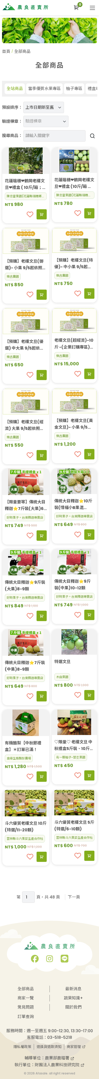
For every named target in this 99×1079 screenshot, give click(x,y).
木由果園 (62, 677)
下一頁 (74, 897)
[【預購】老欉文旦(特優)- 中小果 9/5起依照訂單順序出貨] (74, 240)
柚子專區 (74, 89)
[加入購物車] (42, 214)
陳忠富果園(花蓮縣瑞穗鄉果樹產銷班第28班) (27, 196)
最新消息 (73, 989)
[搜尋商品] (91, 136)
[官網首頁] (25, 6)
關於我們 (73, 1007)
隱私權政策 (22, 1046)
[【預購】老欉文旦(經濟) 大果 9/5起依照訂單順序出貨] (26, 401)
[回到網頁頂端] (90, 1041)
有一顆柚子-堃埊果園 (70, 757)
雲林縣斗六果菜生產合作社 (25, 838)
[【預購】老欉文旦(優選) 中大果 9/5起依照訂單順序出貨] (26, 321)
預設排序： (12, 107)
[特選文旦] (74, 642)
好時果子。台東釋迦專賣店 (25, 517)
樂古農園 (13, 276)
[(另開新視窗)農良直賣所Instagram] (49, 960)
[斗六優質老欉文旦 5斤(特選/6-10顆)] (74, 802)
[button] (76, 7)
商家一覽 (26, 998)
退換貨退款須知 (49, 1046)
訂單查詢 (26, 1017)
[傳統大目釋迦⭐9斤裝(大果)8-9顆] (26, 562)
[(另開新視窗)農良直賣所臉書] (35, 960)
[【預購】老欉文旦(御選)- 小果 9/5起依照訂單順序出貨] (26, 241)
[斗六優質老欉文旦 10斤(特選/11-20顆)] (26, 803)
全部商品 (26, 989)
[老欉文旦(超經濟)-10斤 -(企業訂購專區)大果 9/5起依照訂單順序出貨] (74, 320)
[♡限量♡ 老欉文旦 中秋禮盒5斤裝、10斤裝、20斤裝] (74, 722)
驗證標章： (12, 121)
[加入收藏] (30, 214)
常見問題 (26, 1007)
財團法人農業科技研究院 (57, 1065)
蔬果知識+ (73, 998)
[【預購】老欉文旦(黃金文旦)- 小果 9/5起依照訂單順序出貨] (74, 401)
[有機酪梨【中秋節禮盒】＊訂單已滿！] (26, 723)
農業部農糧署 (57, 1058)
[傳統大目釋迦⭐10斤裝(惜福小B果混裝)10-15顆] (74, 481)
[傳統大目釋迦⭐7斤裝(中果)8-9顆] (26, 642)
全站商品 (15, 89)
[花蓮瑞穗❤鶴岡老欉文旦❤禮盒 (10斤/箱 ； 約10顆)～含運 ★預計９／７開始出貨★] (74, 160)
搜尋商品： (12, 136)
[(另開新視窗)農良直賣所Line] (64, 960)
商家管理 (74, 1046)
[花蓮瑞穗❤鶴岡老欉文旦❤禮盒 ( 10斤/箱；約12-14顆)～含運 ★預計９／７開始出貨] (26, 160)
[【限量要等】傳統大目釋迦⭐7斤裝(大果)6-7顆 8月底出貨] (26, 482)
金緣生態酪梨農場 (19, 758)
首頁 (6, 51)
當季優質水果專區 (44, 89)
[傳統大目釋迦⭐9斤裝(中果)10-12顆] (74, 561)
